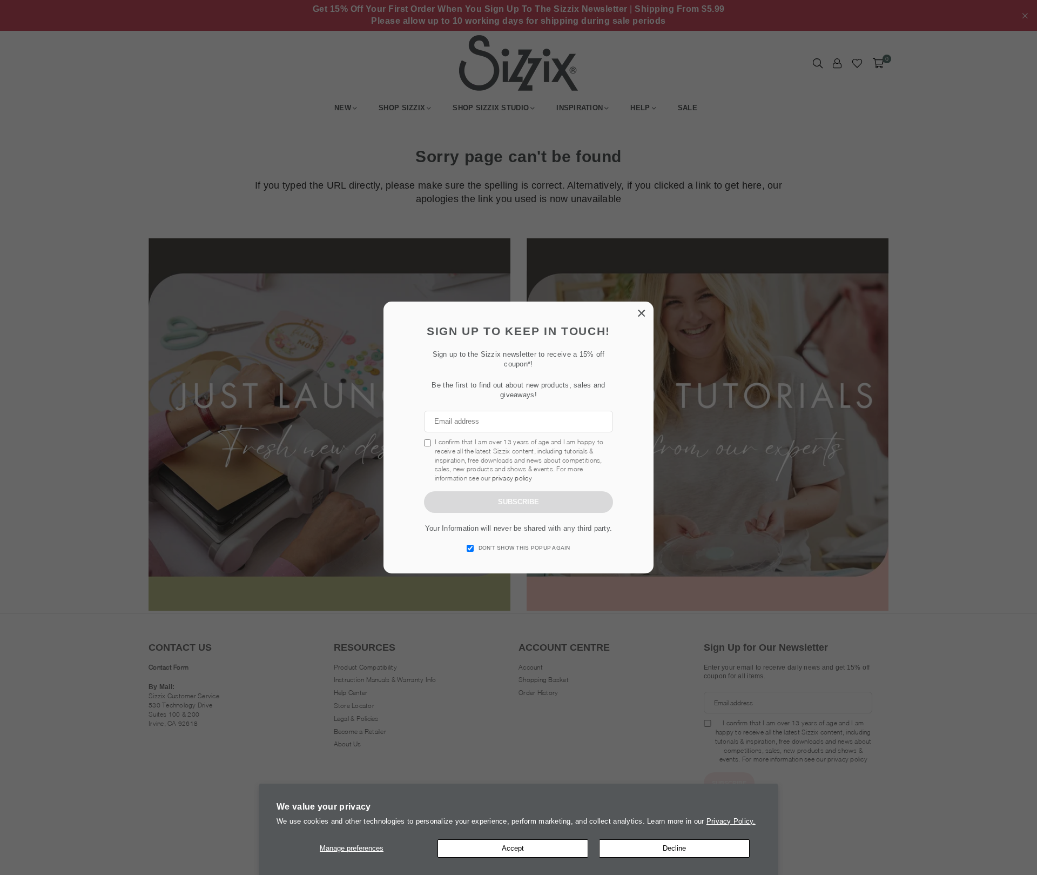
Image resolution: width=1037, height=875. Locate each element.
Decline (674, 848)
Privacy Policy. (731, 821)
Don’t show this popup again (524, 548)
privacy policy (512, 478)
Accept (513, 848)
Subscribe (518, 502)
